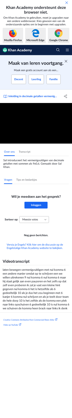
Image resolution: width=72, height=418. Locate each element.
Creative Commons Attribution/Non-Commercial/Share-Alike (28, 320)
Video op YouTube (10, 325)
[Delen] (66, 96)
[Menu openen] (67, 50)
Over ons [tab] (9, 151)
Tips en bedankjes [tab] (26, 179)
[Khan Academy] (16, 50)
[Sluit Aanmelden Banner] (66, 61)
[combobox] (34, 219)
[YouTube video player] (36, 123)
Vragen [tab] (8, 179)
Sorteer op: (11, 219)
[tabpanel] (36, 162)
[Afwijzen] (66, 2)
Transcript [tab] (24, 151)
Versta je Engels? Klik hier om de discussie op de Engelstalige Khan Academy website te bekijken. (35, 246)
